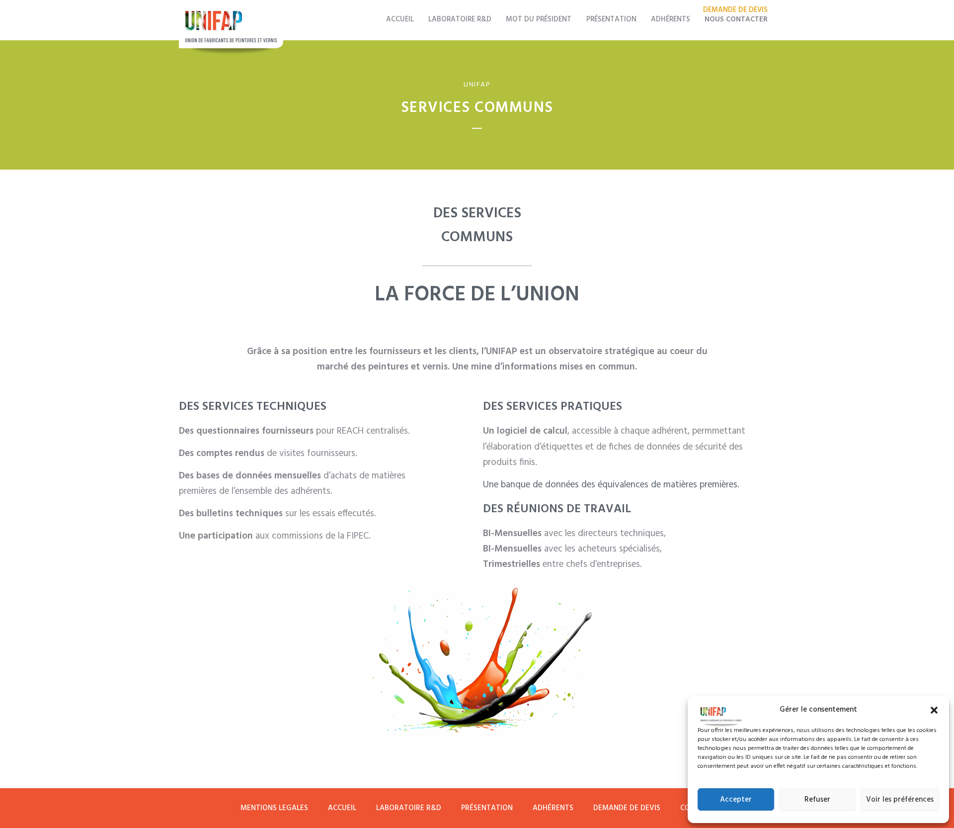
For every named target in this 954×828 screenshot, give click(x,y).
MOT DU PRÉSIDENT (538, 19)
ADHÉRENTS (670, 19)
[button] (934, 710)
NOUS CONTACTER (736, 19)
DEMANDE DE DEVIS (626, 808)
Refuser (817, 800)
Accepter (736, 800)
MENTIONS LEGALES (274, 808)
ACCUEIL (400, 19)
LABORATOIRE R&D (459, 19)
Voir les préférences (900, 800)
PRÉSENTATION (611, 19)
